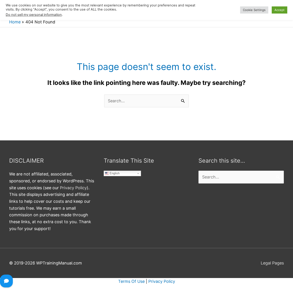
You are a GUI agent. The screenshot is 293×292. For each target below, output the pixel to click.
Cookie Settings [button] (254, 10)
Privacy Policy (73, 187)
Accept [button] (279, 10)
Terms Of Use (131, 281)
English (114, 173)
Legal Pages (272, 263)
